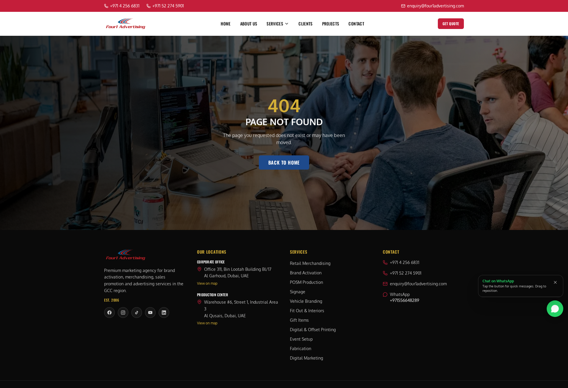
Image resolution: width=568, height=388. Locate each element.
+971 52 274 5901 (405, 273)
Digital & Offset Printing (313, 329)
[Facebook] (109, 312)
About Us (248, 24)
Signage (297, 291)
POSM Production (306, 282)
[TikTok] (136, 312)
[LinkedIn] (164, 312)
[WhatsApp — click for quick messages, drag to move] (555, 308)
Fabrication (300, 348)
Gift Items (299, 320)
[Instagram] (123, 312)
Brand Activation (306, 272)
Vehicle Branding (306, 301)
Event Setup (301, 339)
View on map (207, 283)
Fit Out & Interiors (307, 310)
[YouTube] (150, 312)
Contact (356, 24)
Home (225, 24)
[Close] (555, 282)
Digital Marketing (306, 357)
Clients (305, 24)
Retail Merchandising (310, 263)
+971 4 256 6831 (404, 262)
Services (275, 24)
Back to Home (284, 162)
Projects (330, 24)
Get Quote (451, 23)
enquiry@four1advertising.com (418, 283)
